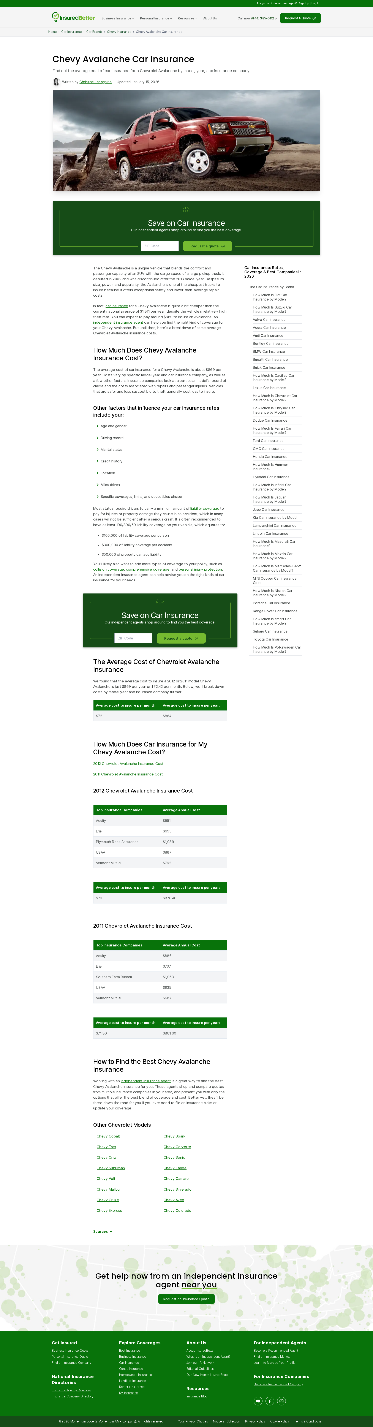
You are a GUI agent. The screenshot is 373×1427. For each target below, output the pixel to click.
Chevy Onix (106, 1157)
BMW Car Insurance (269, 351)
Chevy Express (109, 1210)
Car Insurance (71, 31)
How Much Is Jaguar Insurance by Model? (269, 499)
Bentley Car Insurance (271, 343)
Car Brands (94, 31)
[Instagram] (281, 1401)
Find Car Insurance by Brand (271, 287)
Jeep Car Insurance (268, 509)
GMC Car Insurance (268, 448)
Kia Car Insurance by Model (275, 517)
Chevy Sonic (174, 1157)
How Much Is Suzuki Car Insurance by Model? (272, 309)
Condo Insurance (131, 1368)
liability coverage (204, 508)
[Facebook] (270, 1401)
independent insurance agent (118, 322)
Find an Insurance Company (71, 1362)
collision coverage (108, 569)
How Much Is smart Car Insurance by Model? (272, 621)
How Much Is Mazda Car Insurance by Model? (272, 556)
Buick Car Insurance (269, 367)
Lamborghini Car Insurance (274, 525)
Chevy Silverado (177, 1189)
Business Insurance (132, 1356)
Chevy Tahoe (175, 1168)
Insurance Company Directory (72, 1396)
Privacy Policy (255, 1421)
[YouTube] (258, 1401)
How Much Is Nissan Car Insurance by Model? (272, 593)
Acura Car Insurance (269, 327)
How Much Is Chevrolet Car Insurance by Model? (275, 398)
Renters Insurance (131, 1387)
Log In (315, 3)
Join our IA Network (200, 1362)
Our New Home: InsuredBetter (207, 1374)
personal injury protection (200, 569)
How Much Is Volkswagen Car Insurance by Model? (277, 649)
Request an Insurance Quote (186, 1299)
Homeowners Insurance (135, 1374)
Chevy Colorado (177, 1210)
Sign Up (304, 3)
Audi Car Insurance (268, 335)
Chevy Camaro (176, 1178)
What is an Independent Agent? (208, 1356)
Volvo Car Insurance (269, 319)
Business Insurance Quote (70, 1350)
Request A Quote (298, 18)
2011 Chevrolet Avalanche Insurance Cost (128, 774)
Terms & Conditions (307, 1421)
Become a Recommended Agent (276, 1350)
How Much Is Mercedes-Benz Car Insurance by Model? (277, 568)
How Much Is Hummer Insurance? (270, 466)
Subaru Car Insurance (270, 631)
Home (52, 31)
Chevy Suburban (111, 1168)
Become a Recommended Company (278, 1384)
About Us (210, 18)
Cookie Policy (279, 1421)
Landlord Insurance (132, 1381)
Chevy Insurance (119, 31)
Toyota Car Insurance (270, 639)
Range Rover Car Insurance (275, 611)
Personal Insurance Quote (70, 1356)
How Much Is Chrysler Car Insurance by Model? (274, 410)
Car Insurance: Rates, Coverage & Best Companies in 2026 (273, 272)
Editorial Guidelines (200, 1368)
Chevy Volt (106, 1178)
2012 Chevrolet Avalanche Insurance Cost (128, 763)
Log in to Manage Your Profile (275, 1362)
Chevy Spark (174, 1136)
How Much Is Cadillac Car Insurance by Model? (273, 377)
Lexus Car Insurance (269, 388)
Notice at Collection (226, 1421)
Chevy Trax (106, 1147)
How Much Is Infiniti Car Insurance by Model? (272, 487)
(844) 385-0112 (262, 18)
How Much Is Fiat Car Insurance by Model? (270, 297)
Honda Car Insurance (270, 456)
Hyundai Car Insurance (271, 477)
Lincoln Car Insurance (270, 533)
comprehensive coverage (148, 569)
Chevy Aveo (174, 1200)
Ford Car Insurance (268, 440)
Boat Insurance (129, 1350)
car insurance (117, 306)
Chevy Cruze (108, 1200)
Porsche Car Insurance (271, 603)
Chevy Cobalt (108, 1136)
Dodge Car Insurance (270, 420)
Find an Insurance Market (272, 1356)
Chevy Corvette (177, 1147)
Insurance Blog (196, 1396)
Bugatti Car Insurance (270, 359)
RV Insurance (128, 1393)
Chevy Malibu (108, 1189)
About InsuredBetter (200, 1350)
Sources (100, 1231)
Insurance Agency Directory (71, 1390)
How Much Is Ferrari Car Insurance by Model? (272, 430)
